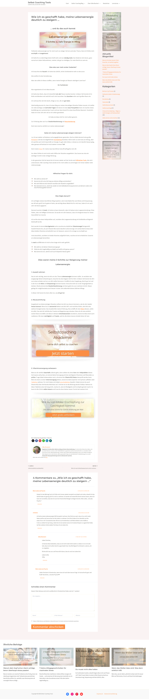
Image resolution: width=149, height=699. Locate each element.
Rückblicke (105, 99)
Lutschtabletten (65, 382)
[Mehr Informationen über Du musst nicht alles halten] (93, 657)
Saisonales (105, 102)
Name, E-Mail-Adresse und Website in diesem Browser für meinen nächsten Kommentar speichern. (56, 621)
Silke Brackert (42, 537)
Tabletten (34, 382)
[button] (84, 3)
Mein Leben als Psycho (39, 491)
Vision (41, 149)
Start (67, 3)
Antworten (39, 504)
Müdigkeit (34, 140)
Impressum (100, 694)
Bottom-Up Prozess (108, 91)
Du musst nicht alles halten (110, 77)
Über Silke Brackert (93, 3)
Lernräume (115, 3)
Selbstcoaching (106, 108)
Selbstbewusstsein (107, 105)
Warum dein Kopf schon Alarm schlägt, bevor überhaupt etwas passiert (111, 67)
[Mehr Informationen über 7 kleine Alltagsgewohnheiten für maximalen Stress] (56, 656)
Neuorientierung (70, 121)
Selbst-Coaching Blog (77, 3)
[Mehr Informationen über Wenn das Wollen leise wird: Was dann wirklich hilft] (129, 656)
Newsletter (106, 3)
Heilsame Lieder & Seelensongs (111, 94)
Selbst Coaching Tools (39, 2)
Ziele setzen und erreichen (109, 118)
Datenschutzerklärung (110, 694)
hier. (47, 457)
